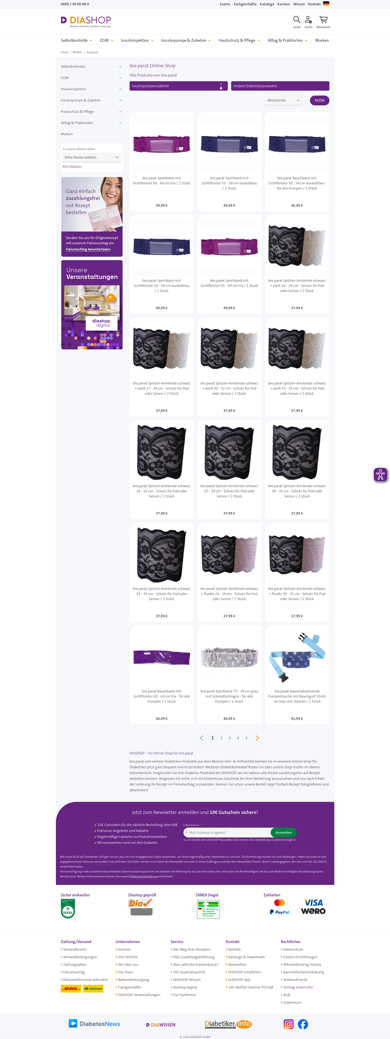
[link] (201, 739)
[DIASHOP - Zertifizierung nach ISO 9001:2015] (77, 908)
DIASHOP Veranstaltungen (139, 994)
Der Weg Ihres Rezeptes (191, 949)
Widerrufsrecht (295, 979)
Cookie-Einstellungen (300, 956)
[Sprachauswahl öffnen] (326, 3)
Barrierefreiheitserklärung (303, 972)
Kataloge (267, 4)
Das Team (125, 972)
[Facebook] (303, 1024)
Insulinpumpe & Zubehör (183, 40)
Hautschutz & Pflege (237, 40)
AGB (286, 994)
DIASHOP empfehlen (244, 972)
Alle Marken (71, 166)
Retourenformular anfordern (85, 979)
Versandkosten (75, 949)
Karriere (283, 4)
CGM (104, 40)
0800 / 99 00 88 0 (75, 4)
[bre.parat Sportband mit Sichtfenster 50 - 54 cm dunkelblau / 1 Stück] (162, 264)
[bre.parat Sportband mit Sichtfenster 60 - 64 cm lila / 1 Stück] (162, 161)
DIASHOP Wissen (187, 979)
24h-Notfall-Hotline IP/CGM (250, 987)
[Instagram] (289, 1024)
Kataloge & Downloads (246, 956)
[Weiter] (257, 739)
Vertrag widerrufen (298, 987)
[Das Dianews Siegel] (144, 908)
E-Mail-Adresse (191, 825)
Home (64, 52)
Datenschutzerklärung (144, 876)
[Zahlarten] (296, 908)
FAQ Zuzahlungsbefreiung (193, 956)
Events (225, 4)
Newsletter (237, 964)
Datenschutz (293, 949)
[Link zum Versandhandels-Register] (208, 909)
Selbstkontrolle (74, 40)
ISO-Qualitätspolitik (189, 972)
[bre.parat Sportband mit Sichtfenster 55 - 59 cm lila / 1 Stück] (229, 264)
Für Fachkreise (184, 994)
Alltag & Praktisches (285, 40)
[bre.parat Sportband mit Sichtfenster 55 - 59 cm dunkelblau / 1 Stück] (229, 161)
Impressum (292, 1002)
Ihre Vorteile (128, 956)
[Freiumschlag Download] (92, 217)
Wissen (299, 4)
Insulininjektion (135, 40)
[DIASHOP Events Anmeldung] (92, 305)
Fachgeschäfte (245, 4)
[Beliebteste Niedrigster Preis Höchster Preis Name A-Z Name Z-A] (284, 100)
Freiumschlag (74, 972)
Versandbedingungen (80, 956)
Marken (322, 40)
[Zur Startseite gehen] (86, 22)
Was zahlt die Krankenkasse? (196, 964)
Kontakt (314, 4)
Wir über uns (128, 964)
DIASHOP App (239, 979)
